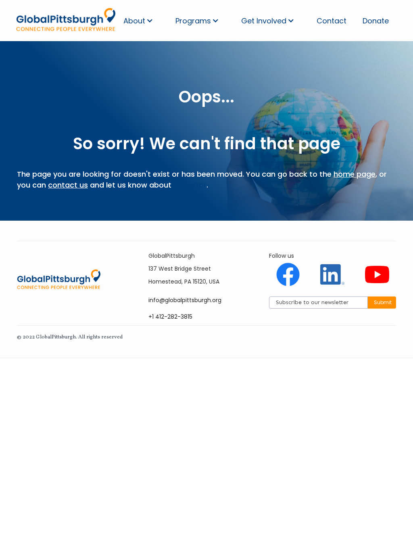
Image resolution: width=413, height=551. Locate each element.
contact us (68, 185)
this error (189, 185)
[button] (138, 20)
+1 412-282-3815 (170, 317)
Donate (376, 21)
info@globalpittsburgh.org (184, 300)
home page (354, 174)
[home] (65, 20)
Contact (331, 21)
